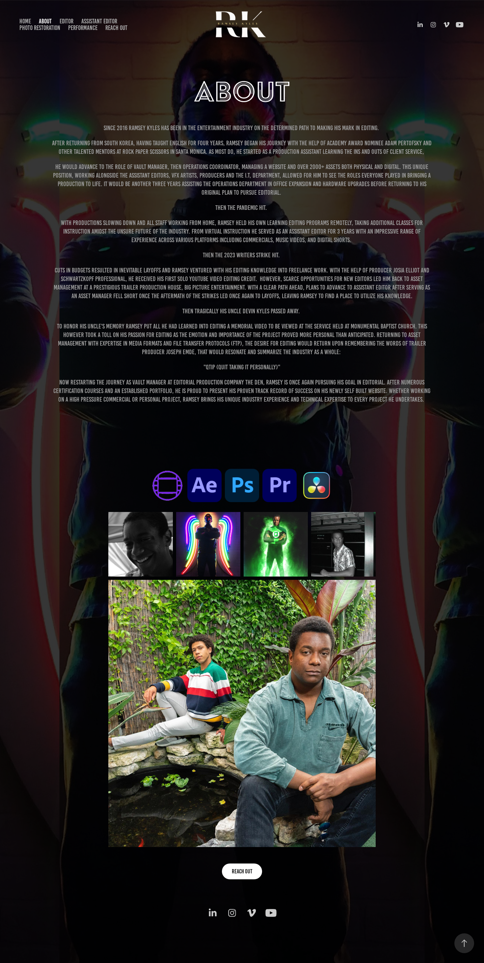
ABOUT (45, 21)
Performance (82, 27)
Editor (66, 21)
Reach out (116, 27)
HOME (25, 21)
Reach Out (242, 871)
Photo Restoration (39, 27)
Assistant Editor (99, 21)
